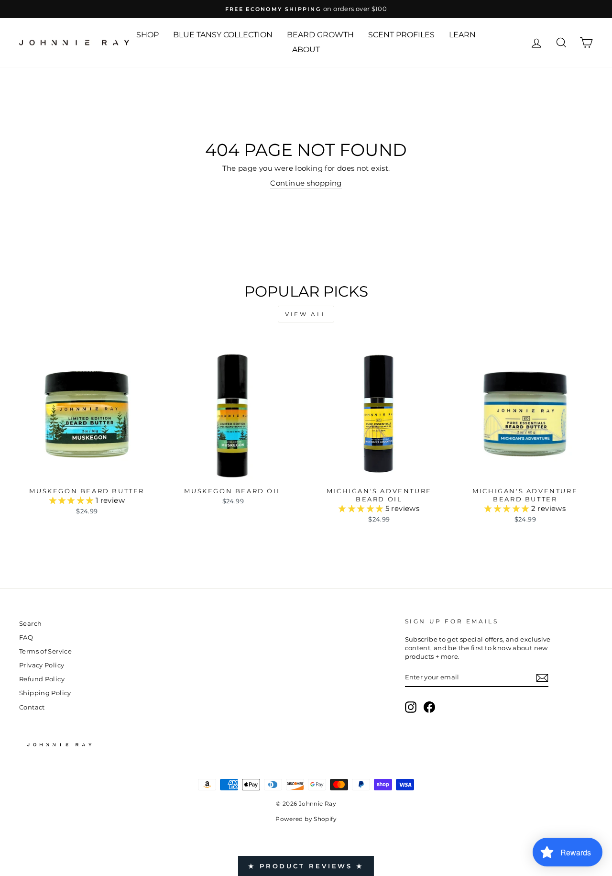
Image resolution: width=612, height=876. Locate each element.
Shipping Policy (45, 693)
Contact (32, 707)
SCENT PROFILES (401, 34)
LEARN (462, 34)
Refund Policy (42, 679)
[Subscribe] (542, 678)
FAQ (26, 637)
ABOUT (306, 49)
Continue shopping (305, 183)
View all (306, 314)
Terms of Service (45, 651)
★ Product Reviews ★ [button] (306, 866)
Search (30, 623)
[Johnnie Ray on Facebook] (429, 707)
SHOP (147, 34)
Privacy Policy (41, 665)
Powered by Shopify (306, 818)
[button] (72, 500)
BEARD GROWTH (320, 34)
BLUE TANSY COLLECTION (223, 34)
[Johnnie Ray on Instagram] (410, 707)
